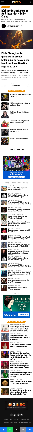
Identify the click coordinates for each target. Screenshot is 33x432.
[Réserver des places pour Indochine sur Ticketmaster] (16, 167)
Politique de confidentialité (10, 422)
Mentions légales (8, 420)
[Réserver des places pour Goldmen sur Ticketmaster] (16, 305)
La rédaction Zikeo (13, 26)
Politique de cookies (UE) (25, 422)
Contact (16, 420)
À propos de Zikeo (25, 420)
